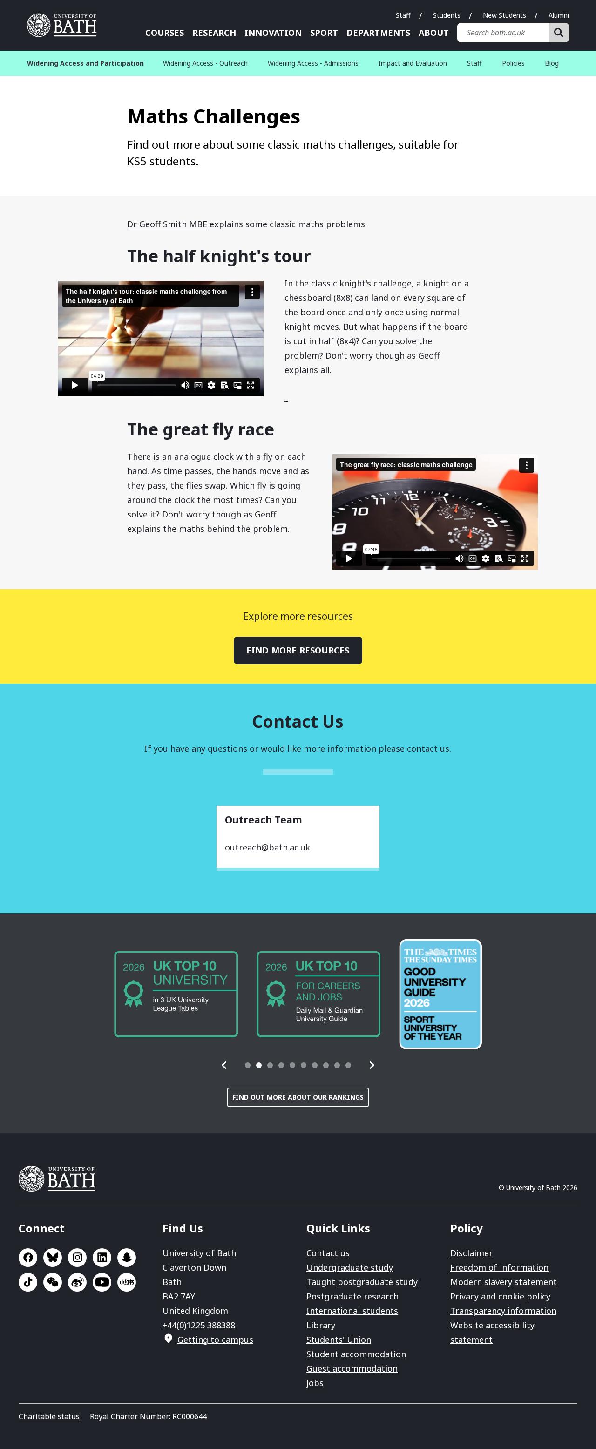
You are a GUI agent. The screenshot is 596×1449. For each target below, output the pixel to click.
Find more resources (297, 650)
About (434, 32)
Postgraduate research (352, 1296)
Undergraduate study (349, 1267)
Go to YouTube (102, 1282)
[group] (176, 994)
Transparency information (503, 1310)
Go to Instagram (77, 1257)
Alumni (559, 15)
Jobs (315, 1382)
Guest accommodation (352, 1368)
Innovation (273, 32)
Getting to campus (215, 1339)
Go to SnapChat (126, 1257)
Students (447, 15)
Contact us (328, 1253)
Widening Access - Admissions (313, 63)
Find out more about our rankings (298, 1097)
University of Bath (65, 25)
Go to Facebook (28, 1257)
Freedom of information (499, 1267)
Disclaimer (471, 1253)
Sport (324, 32)
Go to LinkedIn (102, 1257)
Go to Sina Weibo (77, 1282)
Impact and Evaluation (413, 63)
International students (352, 1310)
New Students (504, 15)
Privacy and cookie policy (500, 1296)
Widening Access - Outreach (205, 63)
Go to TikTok (28, 1282)
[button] (224, 1065)
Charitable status (49, 1416)
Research (214, 32)
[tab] (248, 1065)
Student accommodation (356, 1354)
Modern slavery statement (503, 1281)
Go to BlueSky (52, 1257)
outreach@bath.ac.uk (267, 847)
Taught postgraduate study (362, 1281)
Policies (513, 63)
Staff (403, 15)
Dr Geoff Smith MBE (167, 224)
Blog (552, 63)
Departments (378, 32)
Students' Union (338, 1339)
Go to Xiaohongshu (126, 1282)
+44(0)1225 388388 (199, 1325)
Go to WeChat (52, 1282)
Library (320, 1325)
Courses (164, 32)
